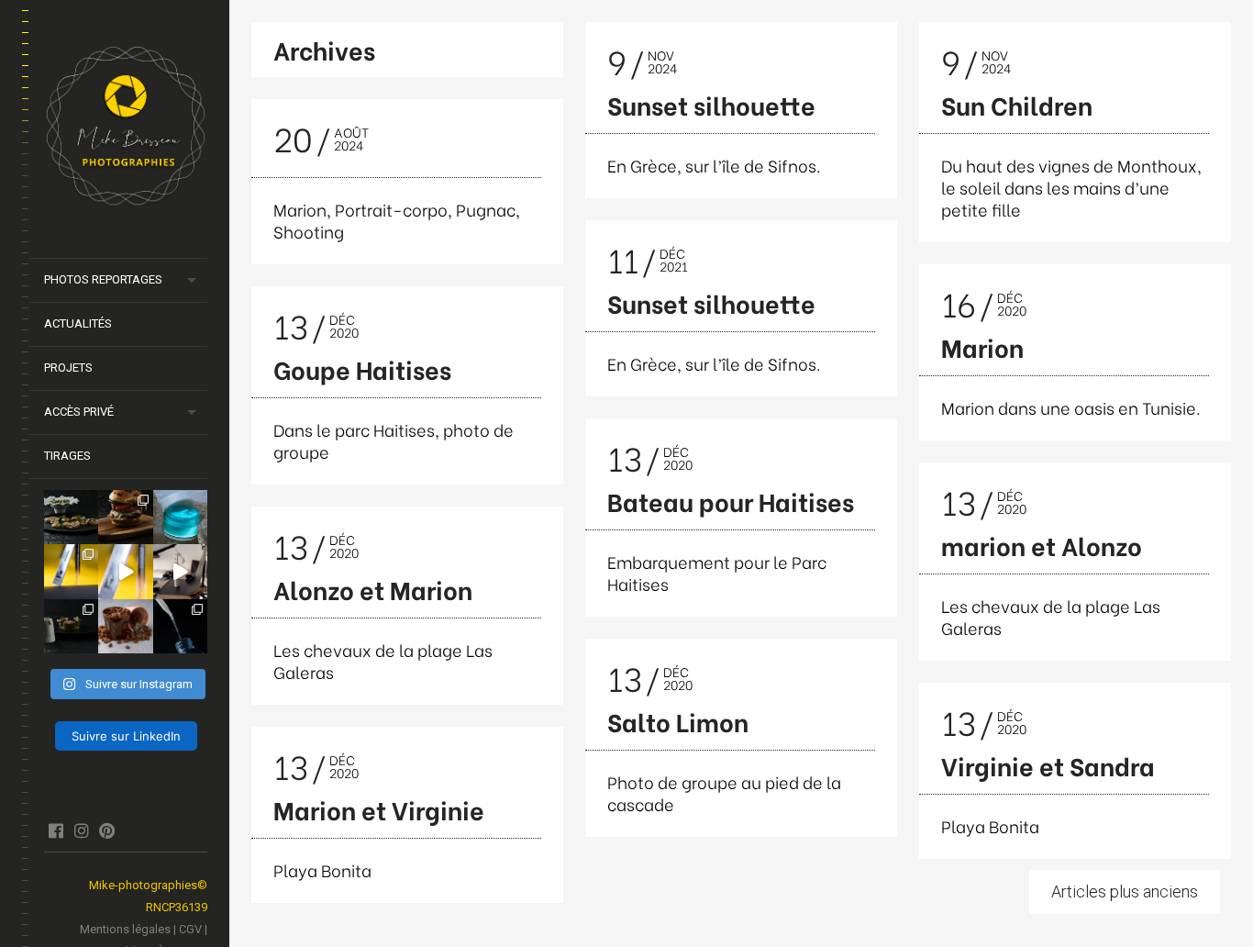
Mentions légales (125, 929)
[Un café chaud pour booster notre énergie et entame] (125, 626)
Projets (68, 367)
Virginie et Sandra (1048, 765)
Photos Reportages (103, 279)
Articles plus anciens (1124, 891)
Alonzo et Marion (372, 589)
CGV (190, 929)
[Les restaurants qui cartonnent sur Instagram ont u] (71, 517)
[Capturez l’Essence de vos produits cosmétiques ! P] (180, 571)
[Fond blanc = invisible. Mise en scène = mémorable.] (180, 517)
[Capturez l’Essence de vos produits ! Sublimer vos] (71, 571)
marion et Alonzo (1041, 545)
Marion (982, 346)
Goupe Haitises (362, 368)
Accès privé (79, 411)
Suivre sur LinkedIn (126, 736)
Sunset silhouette (711, 104)
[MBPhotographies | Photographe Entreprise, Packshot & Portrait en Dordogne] (125, 129)
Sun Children (1016, 104)
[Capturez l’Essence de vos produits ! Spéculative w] (125, 571)
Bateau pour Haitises (730, 500)
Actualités (78, 323)
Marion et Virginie (378, 809)
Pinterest (106, 830)
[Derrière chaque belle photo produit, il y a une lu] (125, 517)
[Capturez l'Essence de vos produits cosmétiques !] (180, 626)
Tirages (67, 455)
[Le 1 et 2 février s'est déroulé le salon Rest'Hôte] (71, 626)
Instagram (81, 830)
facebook (55, 830)
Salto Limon (677, 721)
